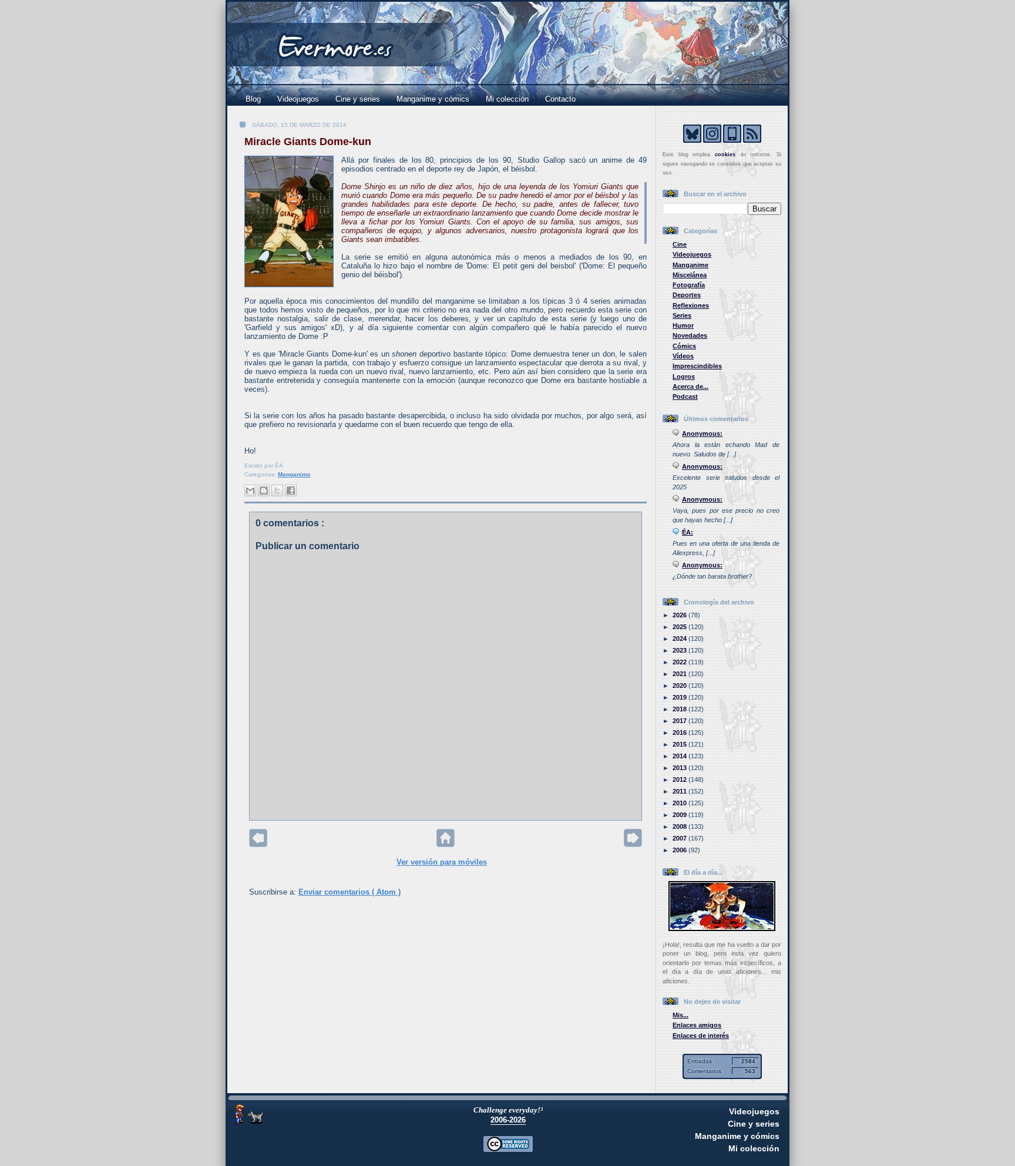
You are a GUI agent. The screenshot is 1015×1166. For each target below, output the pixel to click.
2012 (680, 779)
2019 (680, 697)
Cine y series (357, 99)
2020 (680, 685)
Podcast (685, 396)
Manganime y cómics (432, 99)
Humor (683, 325)
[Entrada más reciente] (258, 844)
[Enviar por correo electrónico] (250, 490)
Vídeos (683, 355)
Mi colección (507, 99)
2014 (680, 756)
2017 (680, 720)
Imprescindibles (697, 365)
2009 (680, 814)
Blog (253, 99)
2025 (680, 626)
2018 (680, 709)
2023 (680, 650)
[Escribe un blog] (264, 490)
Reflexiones (691, 305)
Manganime (294, 474)
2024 (680, 638)
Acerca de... (690, 386)
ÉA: (687, 532)
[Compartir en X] (277, 490)
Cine (680, 244)
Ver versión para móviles (441, 862)
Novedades (690, 335)
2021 (680, 673)
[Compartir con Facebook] (291, 490)
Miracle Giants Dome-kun (307, 141)
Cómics (684, 346)
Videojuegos (298, 99)
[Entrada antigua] (633, 844)
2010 (680, 803)
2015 (680, 744)
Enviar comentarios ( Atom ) (349, 892)
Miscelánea (690, 274)
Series (682, 315)
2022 (680, 662)
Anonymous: (702, 433)
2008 (680, 826)
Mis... (680, 1015)
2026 (680, 615)
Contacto (560, 99)
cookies (725, 154)
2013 (680, 767)
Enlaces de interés (701, 1035)
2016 (680, 732)
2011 (680, 791)
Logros (684, 376)
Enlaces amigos (697, 1025)
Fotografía (689, 284)
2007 (680, 838)
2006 (680, 850)
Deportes (687, 294)
